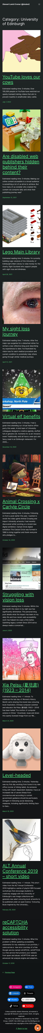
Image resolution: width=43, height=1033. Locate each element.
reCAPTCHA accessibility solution (15, 927)
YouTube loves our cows (21, 79)
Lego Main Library (21, 252)
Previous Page (9, 972)
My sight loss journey (16, 331)
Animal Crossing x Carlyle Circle (21, 504)
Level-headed (17, 775)
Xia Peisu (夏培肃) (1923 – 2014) (21, 687)
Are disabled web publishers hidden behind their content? (21, 164)
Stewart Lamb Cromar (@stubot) (16, 4)
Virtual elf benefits (21, 416)
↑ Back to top (21, 1028)
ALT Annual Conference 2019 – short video (20, 871)
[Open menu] (39, 4)
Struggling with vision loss (18, 597)
